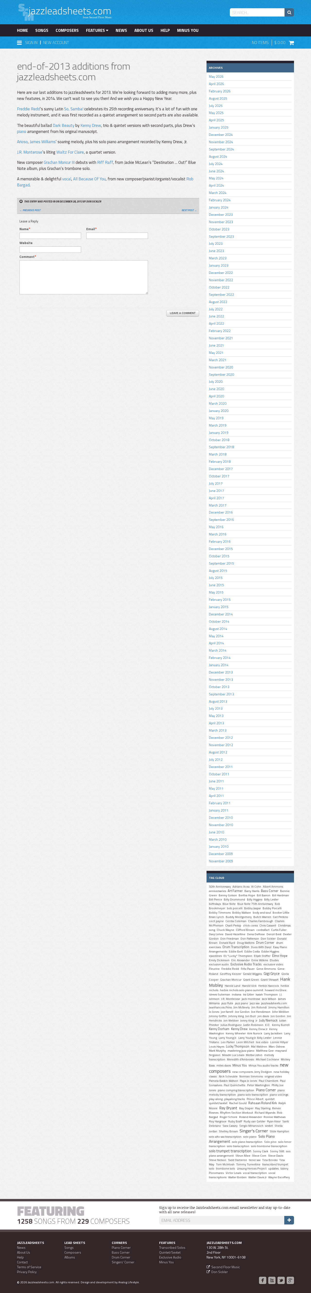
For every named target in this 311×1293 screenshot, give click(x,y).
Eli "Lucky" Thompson (238, 956)
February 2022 (220, 330)
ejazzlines (215, 956)
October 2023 (219, 229)
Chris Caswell (267, 925)
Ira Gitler (248, 994)
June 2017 (216, 490)
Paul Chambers (268, 1081)
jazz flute (227, 1003)
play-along (216, 1099)
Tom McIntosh (225, 1164)
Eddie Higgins (270, 951)
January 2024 (218, 207)
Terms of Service (29, 1266)
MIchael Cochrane (267, 1059)
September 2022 (221, 294)
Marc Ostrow (277, 1046)
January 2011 (218, 810)
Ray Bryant (228, 1108)
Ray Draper (246, 1108)
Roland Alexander (250, 1117)
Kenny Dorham (219, 1028)
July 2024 (216, 163)
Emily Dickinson (219, 960)
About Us (143, 30)
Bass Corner (269, 890)
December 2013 (221, 672)
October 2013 (219, 686)
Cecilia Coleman (235, 921)
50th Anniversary (220, 886)
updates (273, 1168)
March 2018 (217, 454)
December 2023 (221, 214)
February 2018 (220, 461)
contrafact (262, 930)
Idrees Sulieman (219, 994)
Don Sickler (268, 938)
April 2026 (216, 83)
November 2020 (221, 367)
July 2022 (216, 309)
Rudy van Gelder (254, 1121)
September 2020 (221, 374)
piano (21, 131)
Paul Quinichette (234, 1085)
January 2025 (218, 127)
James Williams (43, 142)
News (121, 30)
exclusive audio (219, 964)
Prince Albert (255, 1099)
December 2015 (221, 548)
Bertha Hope (247, 895)
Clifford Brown (245, 930)
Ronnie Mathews (274, 1117)
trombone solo (225, 1168)
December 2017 (221, 468)
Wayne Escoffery (279, 1177)
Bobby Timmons (220, 912)
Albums (69, 1257)
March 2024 (217, 192)
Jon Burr (250, 1016)
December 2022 (221, 272)
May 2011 (216, 788)
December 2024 (221, 134)
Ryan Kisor (274, 1121)
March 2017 (217, 505)
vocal (66, 179)
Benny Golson (228, 895)
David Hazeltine (235, 934)
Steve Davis (275, 1155)
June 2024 (216, 171)
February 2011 (220, 802)
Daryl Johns (216, 934)
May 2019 (216, 417)
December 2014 (221, 614)
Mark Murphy (217, 1050)
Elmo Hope (279, 955)
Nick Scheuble (228, 1076)
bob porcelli (234, 908)
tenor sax (254, 1160)
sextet (269, 1126)
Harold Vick (249, 986)
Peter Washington (258, 1085)
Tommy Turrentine (248, 1164)
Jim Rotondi (259, 1007)
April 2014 (216, 643)
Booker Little (281, 912)
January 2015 (218, 606)
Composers (67, 30)
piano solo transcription (253, 1094)
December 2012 (221, 737)
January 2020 (218, 410)
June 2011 (216, 781)
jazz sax (254, 1003)
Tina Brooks (269, 1160)
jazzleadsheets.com (274, 1003)
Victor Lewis (233, 1173)
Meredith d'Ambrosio (240, 1059)
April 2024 (216, 185)
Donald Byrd (227, 943)
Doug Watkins (245, 943)
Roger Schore (228, 1117)
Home (22, 30)
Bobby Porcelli (272, 908)
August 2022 (218, 301)
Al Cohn (256, 886)
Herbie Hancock (268, 986)
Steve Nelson (217, 1160)
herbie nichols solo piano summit (241, 990)
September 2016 (221, 519)
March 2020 (217, 403)
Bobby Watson (241, 912)
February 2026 (220, 91)
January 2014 (218, 664)
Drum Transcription (236, 946)
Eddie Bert (236, 951)
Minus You (188, 30)
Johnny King (236, 1016)
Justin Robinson (253, 1025)
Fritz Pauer (248, 969)
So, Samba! (73, 109)
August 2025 (218, 98)
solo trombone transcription (269, 1146)
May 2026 (216, 76)
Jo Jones (214, 1012)
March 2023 (217, 258)
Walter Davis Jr (257, 1177)
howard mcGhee (275, 990)
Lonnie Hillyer (279, 1042)
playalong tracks (234, 1099)
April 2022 (216, 323)
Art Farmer (235, 890)
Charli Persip (233, 925)
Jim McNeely (241, 1007)
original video (273, 1076)
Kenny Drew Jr (258, 1029)
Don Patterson (250, 938)
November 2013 (221, 679)
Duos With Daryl (261, 947)
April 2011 (216, 795)
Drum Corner (265, 942)
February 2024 (220, 199)
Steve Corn (259, 1155)
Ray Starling (262, 1108)
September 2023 (221, 236)
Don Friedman (229, 938)
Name (24, 229)
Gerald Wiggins (252, 974)
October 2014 (219, 621)
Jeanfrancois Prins (220, 1007)
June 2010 (216, 832)
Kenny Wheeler (236, 1033)
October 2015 (219, 556)
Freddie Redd (28, 109)
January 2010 (218, 846)
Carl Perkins (280, 917)
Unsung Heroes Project (252, 1168)
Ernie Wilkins (259, 960)
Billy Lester (271, 899)
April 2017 (216, 497)
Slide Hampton (279, 1131)
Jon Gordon (278, 1016)
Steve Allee (242, 1155)
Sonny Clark (260, 1151)
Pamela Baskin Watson (223, 1081)
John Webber (280, 1012)
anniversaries (217, 891)
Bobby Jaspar (252, 908)
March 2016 (217, 534)
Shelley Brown (228, 1131)
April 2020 (216, 396)
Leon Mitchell (245, 1042)
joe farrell (227, 1012)
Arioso (22, 142)
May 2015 (216, 592)
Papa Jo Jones (248, 1081)
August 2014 (218, 628)
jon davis (263, 1016)
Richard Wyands (265, 1112)
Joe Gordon (242, 1012)
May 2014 (216, 635)
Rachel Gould (238, 1103)
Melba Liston (254, 1055)
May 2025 (216, 112)
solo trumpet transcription (230, 1151)
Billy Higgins (254, 899)
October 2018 (219, 439)
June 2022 (216, 316)
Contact (22, 1262)
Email (90, 229)
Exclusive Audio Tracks (246, 964)
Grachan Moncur (231, 980)
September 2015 (221, 563)
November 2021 (221, 338)
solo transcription (238, 1146)
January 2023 (218, 265)
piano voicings (279, 1094)
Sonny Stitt (277, 1151)
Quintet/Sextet (170, 1252)
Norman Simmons (251, 1076)
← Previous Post (29, 210)
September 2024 (221, 149)
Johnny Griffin (218, 1016)
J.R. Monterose (29, 152)
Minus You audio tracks (263, 1065)
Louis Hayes (216, 1046)
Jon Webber (231, 1020)
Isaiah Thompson (267, 994)
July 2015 (216, 577)
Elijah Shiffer (262, 956)
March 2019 (217, 425)
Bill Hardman (280, 895)
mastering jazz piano (241, 1050)
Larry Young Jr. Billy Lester (254, 1038)
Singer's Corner (254, 1130)
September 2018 (221, 446)
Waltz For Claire (70, 152)
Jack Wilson (269, 999)
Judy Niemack (268, 1020)
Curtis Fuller (278, 930)
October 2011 (219, 774)
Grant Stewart (269, 980)
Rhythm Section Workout (236, 1112)
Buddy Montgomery (239, 917)
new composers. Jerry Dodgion (252, 1072)
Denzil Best (274, 934)
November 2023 (221, 221)
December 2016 (221, 512)
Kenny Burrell (281, 1025)
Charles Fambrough (260, 921)
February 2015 (220, 599)
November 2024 (221, 141)
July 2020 (216, 381)
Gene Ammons (266, 969)
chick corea (250, 925)
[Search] (289, 12)
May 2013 (216, 715)
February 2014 (220, 657)
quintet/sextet (218, 1103)
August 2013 (218, 701)
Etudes (274, 960)
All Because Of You (89, 179)
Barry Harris (251, 891)
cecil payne (216, 921)
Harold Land (232, 986)
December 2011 (221, 766)
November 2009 (221, 861)
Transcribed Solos (172, 1247)
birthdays (215, 904)
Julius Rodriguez (231, 1025)
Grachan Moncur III (59, 162)
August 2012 (218, 752)
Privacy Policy (27, 1271)
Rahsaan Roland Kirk (262, 1103)
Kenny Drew (90, 125)
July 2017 (216, 483)
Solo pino (270, 1142)
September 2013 (221, 694)
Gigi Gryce (272, 973)
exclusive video (273, 964)
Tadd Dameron (237, 1160)
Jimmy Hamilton (278, 1007)
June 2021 (216, 345)
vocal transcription (255, 1173)
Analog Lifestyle (128, 1282)
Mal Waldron (259, 1046)
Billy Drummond (234, 899)
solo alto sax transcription (225, 1137)
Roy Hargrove (217, 1121)
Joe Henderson (260, 1012)
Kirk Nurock (254, 1033)
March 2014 (217, 650)
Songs (41, 30)
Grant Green (251, 980)
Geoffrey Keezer (230, 974)
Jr (256, 1020)
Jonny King (247, 1020)
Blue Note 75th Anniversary (255, 904)
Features (96, 30)
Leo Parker (228, 1042)
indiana (236, 994)
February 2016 (220, 541)
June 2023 (216, 250)
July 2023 (216, 243)
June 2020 (216, 388)
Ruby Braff (235, 1121)
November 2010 (221, 824)
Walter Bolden (237, 1177)
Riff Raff (105, 162)
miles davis (223, 1065)
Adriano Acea (241, 886)
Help (165, 30)
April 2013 (216, 722)
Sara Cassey (230, 1126)
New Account (56, 42)
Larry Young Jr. (228, 1038)
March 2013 (217, 730)
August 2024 (218, 156)
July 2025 (216, 105)
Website (26, 242)
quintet (270, 1099)
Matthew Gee (265, 1050)
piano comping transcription (236, 1090)
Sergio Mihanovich (251, 1126)
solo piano (250, 1137)
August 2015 (218, 570)
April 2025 (216, 119)
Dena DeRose (256, 934)
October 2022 (219, 287)
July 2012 (216, 759)
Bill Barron (263, 895)
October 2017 (219, 476)
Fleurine (214, 969)
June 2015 (216, 584)
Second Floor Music (225, 1266)
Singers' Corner (123, 1262)
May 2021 (216, 352)
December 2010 (221, 817)
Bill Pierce (215, 899)
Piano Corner (266, 1090)
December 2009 (221, 853)
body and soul (262, 912)
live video (262, 1042)
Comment (27, 256)
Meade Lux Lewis (233, 1055)
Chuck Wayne (225, 930)
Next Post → (189, 210)
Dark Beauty (63, 125)
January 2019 (218, 432)
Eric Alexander (240, 960)
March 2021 (217, 359)
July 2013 (216, 708)
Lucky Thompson (237, 1046)
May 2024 (216, 178)
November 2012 (221, 744)
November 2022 (221, 279)
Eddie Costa (252, 951)
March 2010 (217, 839)
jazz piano (241, 1003)
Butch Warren (262, 917)
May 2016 (216, 526)
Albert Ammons (273, 886)
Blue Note (229, 904)
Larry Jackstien (273, 1033)
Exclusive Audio (170, 1257)
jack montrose (251, 999)
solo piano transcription (247, 1142)
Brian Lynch (216, 917)
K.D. (267, 1025)
